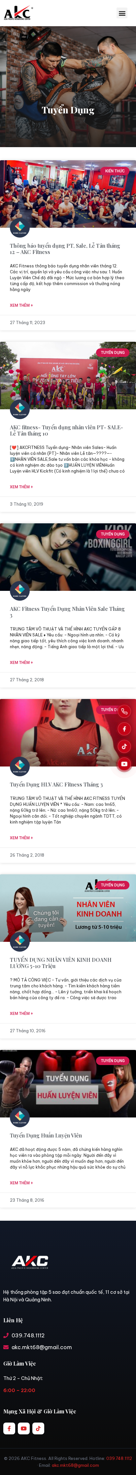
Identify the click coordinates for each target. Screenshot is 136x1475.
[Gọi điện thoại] (124, 711)
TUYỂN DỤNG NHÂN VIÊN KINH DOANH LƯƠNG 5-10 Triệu (61, 962)
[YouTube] (124, 763)
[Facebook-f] (9, 1428)
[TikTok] (124, 746)
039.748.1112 (119, 1458)
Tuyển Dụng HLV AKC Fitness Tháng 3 (56, 784)
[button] (122, 13)
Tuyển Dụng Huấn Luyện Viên (46, 1135)
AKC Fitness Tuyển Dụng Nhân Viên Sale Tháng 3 (67, 611)
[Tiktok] (38, 1428)
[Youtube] (24, 1428)
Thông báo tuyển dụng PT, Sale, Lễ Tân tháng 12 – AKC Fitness (65, 248)
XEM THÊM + (21, 305)
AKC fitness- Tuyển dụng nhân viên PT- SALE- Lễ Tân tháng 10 (66, 430)
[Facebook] (124, 728)
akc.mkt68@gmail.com (75, 1465)
